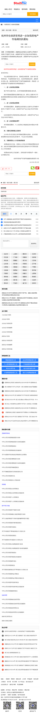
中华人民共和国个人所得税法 (10, 497)
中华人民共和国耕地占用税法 (10, 574)
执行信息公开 (29, 681)
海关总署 (35, 679)
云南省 (6, 270)
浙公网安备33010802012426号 (9, 699)
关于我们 (8, 690)
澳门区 (15, 280)
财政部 (8, 679)
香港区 (34, 276)
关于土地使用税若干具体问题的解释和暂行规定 (15, 518)
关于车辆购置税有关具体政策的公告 (12, 471)
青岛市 (6, 283)
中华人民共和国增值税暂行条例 (11, 437)
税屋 (3, 30)
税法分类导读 (10, 368)
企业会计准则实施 (7, 332)
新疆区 (15, 276)
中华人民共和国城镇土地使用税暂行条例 (13, 514)
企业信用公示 (4, 684)
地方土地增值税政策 (29, 372)
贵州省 (34, 270)
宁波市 (15, 283)
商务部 (13, 679)
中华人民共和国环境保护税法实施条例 (13, 586)
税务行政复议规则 (7, 620)
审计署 (9, 681)
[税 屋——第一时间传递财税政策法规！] (20, 4)
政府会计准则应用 (7, 340)
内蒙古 (25, 273)
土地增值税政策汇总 (10, 372)
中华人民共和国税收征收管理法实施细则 (13, 603)
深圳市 (34, 283)
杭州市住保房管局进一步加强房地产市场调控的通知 (20, 631)
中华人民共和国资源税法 (9, 535)
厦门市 (25, 283)
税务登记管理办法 (7, 616)
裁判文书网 (13, 684)
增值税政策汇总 (10, 360)
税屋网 (2, 690)
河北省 (6, 257)
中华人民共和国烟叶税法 (9, 561)
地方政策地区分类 (29, 368)
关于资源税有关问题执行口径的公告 (12, 540)
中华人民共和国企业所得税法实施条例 (13, 493)
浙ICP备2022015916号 (25, 699)
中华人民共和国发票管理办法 (10, 608)
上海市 (15, 254)
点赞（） (8, 168)
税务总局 (18, 679)
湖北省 (6, 260)
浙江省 (15, 30)
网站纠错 (27, 690)
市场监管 (29, 679)
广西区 (34, 267)
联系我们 (20, 690)
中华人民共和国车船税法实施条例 (11, 557)
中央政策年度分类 (29, 364)
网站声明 (14, 690)
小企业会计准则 (6, 315)
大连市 (34, 280)
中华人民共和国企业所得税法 (10, 488)
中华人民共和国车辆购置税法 (10, 467)
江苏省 (34, 260)
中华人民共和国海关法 (8, 476)
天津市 (34, 254)
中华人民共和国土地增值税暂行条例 (12, 544)
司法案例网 (20, 684)
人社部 (24, 679)
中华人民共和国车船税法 (9, 552)
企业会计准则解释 (7, 327)
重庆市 (25, 254)
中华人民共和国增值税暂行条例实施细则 (13, 442)
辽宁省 (34, 263)
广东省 (15, 257)
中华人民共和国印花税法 (9, 527)
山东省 (6, 263)
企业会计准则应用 (7, 323)
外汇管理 (14, 681)
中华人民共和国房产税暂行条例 (11, 510)
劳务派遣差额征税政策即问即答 (12, 222)
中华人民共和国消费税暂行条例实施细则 (13, 463)
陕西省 (15, 270)
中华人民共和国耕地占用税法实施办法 (13, 578)
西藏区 (15, 260)
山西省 (34, 273)
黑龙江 (25, 267)
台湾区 (6, 280)
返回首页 (35, 30)
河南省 (25, 263)
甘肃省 (15, 273)
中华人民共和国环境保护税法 (10, 582)
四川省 (15, 263)
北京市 (6, 254)
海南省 (25, 270)
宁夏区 (6, 273)
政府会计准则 (6, 336)
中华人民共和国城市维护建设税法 (11, 522)
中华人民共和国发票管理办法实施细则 (13, 612)
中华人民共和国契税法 (8, 565)
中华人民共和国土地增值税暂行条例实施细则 (15, 548)
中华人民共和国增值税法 (9, 446)
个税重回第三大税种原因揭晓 (11, 24)
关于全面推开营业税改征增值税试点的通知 (14, 454)
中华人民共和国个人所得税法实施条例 (13, 501)
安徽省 (25, 257)
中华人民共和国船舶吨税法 (9, 591)
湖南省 (15, 267)
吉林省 (34, 257)
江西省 (6, 267)
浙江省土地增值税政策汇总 (12, 652)
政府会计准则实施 (7, 349)
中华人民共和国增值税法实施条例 (11, 450)
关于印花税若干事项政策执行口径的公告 (13, 531)
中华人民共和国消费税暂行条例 (11, 459)
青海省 (6, 276)
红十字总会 (21, 681)
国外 (24, 280)
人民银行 (3, 681)
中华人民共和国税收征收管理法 (11, 599)
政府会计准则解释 (7, 344)
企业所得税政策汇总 (29, 360)
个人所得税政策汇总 (10, 364)
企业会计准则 (6, 319)
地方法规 (8, 30)
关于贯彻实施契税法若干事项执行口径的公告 (15, 569)
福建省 (25, 276)
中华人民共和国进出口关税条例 (11, 480)
